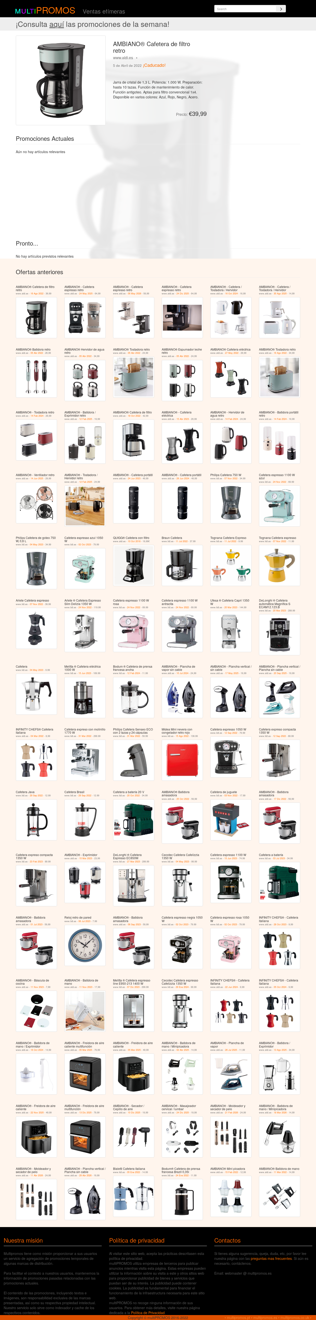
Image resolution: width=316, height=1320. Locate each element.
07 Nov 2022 (230, 478)
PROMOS (55, 9)
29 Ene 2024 (182, 987)
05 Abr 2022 (37, 353)
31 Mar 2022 (85, 736)
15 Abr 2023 (183, 419)
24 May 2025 (86, 293)
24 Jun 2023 (134, 478)
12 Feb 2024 (133, 673)
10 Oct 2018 (134, 541)
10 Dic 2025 (134, 1112)
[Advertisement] (255, 70)
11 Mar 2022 (280, 1172)
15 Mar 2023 (85, 858)
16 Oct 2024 (231, 293)
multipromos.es (265, 1317)
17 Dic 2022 (280, 799)
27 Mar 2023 (133, 861)
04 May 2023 (36, 544)
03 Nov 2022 (230, 795)
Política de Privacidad (148, 1312)
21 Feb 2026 (231, 1112)
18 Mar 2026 (280, 1112)
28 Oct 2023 (280, 924)
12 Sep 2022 (230, 732)
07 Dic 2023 (133, 987)
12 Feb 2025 (85, 419)
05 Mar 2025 (85, 1050)
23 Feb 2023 (36, 861)
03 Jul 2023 (279, 858)
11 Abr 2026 (37, 1175)
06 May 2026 (134, 293)
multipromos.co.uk (294, 1317)
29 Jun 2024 (183, 478)
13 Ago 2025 (280, 1050)
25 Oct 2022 (183, 799)
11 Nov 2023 (37, 987)
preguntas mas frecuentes (271, 1258)
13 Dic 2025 (85, 1112)
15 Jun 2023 (85, 673)
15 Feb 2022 (231, 1172)
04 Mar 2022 (37, 736)
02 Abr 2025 (183, 1050)
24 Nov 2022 (279, 481)
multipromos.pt (238, 1317)
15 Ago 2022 (182, 736)
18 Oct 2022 (134, 415)
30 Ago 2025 (280, 293)
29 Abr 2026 (85, 1175)
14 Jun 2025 (37, 478)
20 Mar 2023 (230, 607)
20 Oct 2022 (133, 795)
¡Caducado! (154, 65)
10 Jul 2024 (182, 673)
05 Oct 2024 (280, 987)
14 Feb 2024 (37, 415)
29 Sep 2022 (36, 795)
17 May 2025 (231, 673)
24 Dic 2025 (183, 293)
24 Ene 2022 (182, 1175)
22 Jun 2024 (231, 987)
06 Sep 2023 (134, 924)
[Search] (281, 8)
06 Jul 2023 (84, 921)
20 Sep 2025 (280, 673)
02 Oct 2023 (85, 544)
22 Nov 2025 (37, 1112)
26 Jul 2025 (231, 1050)
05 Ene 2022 (133, 1172)
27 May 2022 (231, 353)
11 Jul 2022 (182, 541)
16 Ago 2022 (37, 293)
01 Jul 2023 (36, 924)
